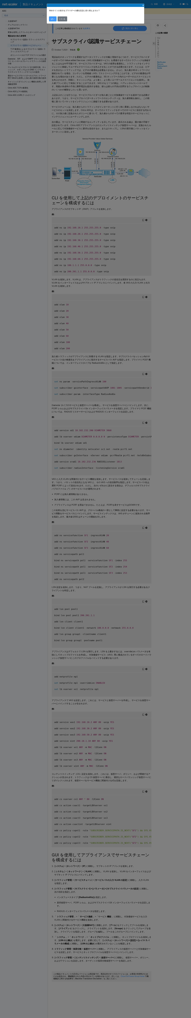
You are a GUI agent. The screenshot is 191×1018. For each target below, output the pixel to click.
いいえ (62, 19)
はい (53, 19)
